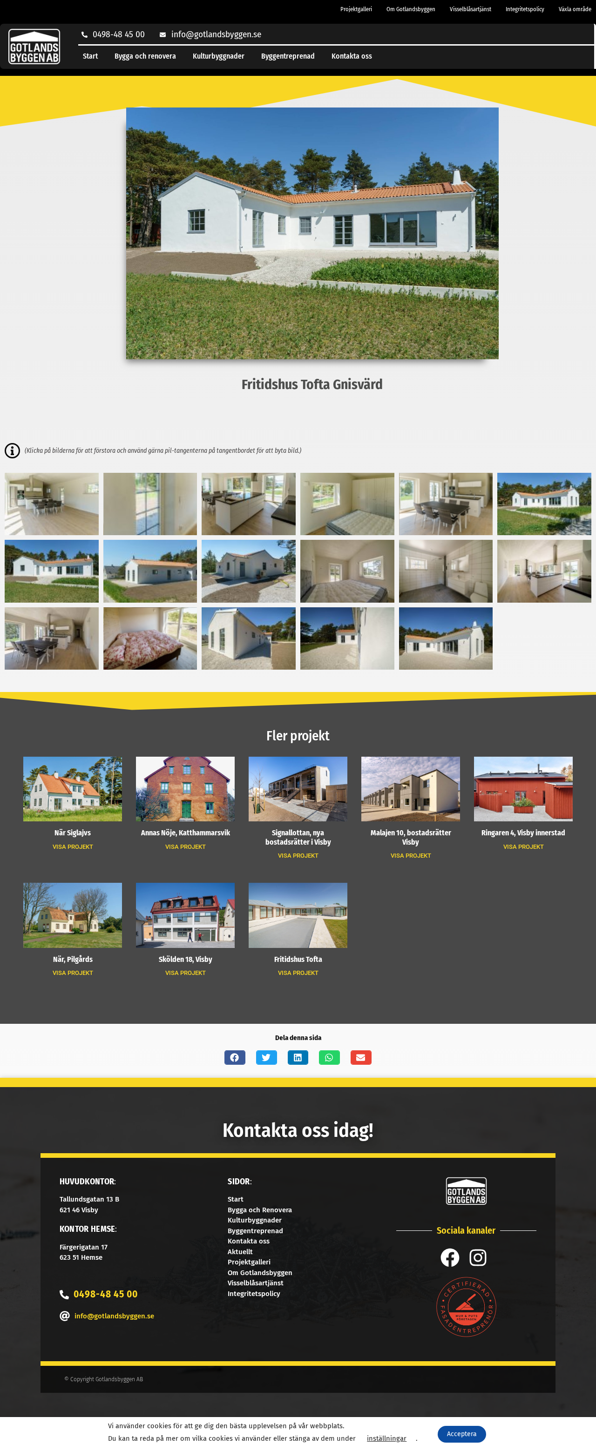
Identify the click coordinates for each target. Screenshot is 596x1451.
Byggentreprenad (288, 56)
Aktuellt (240, 1252)
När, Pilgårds (73, 959)
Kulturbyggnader (218, 56)
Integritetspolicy (525, 9)
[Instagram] (478, 1257)
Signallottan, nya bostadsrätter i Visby (298, 837)
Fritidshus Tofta (298, 959)
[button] (234, 1057)
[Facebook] (450, 1257)
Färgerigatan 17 (84, 1247)
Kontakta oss (352, 56)
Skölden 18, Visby (185, 959)
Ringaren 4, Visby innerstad (523, 832)
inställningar (386, 1438)
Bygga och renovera (145, 56)
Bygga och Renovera (260, 1210)
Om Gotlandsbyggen (410, 9)
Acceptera (462, 1434)
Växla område (575, 9)
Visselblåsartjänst (470, 9)
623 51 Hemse (81, 1257)
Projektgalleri (356, 9)
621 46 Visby (79, 1210)
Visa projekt (73, 846)
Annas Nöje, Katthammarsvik (185, 832)
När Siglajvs (72, 832)
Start (90, 56)
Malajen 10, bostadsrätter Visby (411, 837)
